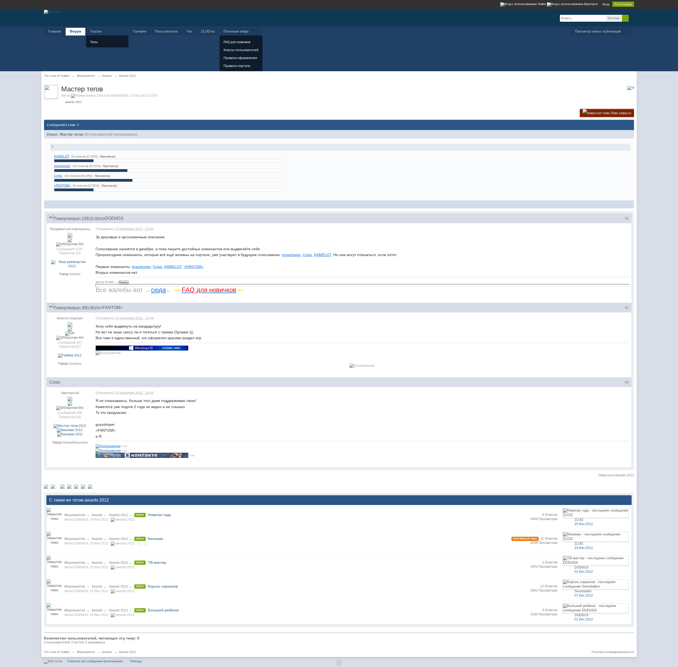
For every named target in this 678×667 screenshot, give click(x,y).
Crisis (58, 175)
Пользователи (166, 31)
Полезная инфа (236, 31)
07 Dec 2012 (583, 595)
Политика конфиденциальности (613, 651)
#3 (627, 382)
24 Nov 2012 (583, 548)
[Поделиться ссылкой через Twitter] (46, 487)
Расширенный (632, 18)
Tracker (96, 31)
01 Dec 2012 (583, 572)
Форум (75, 31)
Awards (97, 515)
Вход (606, 4)
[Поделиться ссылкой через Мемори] (76, 487)
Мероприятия (74, 515)
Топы (94, 42)
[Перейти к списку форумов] (52, 12)
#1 (627, 218)
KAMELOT (61, 156)
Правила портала (237, 66)
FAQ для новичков (237, 42)
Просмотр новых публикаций (598, 31)
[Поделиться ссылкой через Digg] (53, 487)
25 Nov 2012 (583, 524)
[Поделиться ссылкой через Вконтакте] (69, 487)
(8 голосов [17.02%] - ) (93, 156)
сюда (158, 289)
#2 (627, 308)
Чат (189, 31)
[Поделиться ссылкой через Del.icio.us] (62, 487)
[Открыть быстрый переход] (629, 31)
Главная (54, 31)
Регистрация (623, 4)
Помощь (136, 661)
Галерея (139, 31)
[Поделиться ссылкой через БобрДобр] (83, 487)
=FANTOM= (62, 185)
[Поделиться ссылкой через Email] (90, 487)
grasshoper (62, 166)
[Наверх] (339, 663)
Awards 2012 (118, 515)
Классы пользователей (241, 50)
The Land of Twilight (56, 651)
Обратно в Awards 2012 (616, 475)
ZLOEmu (208, 31)
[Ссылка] (142, 347)
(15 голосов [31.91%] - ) (96, 166)
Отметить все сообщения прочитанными (95, 661)
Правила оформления (240, 58)
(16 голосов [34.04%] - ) (87, 175)
